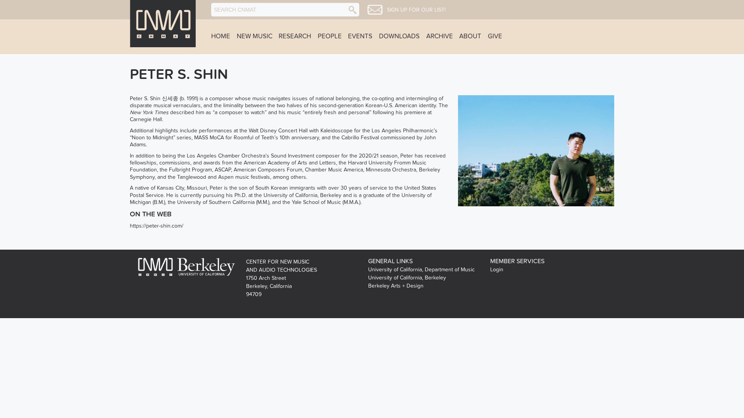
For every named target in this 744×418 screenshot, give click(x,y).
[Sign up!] (374, 10)
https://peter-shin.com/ (156, 226)
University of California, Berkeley (407, 277)
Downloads (399, 36)
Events (360, 36)
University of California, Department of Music (421, 269)
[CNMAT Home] (163, 23)
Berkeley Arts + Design (396, 286)
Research (295, 36)
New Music (254, 36)
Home (220, 36)
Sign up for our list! (416, 10)
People (330, 36)
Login (496, 269)
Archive (439, 36)
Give (495, 36)
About (470, 36)
